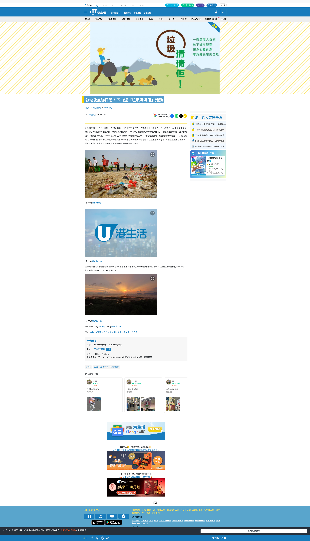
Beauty (123, 5)
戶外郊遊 (108, 107)
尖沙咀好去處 (159, 509)
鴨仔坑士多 (97, 202)
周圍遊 (183, 19)
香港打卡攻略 (211, 19)
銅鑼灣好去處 (173, 509)
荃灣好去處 (197, 509)
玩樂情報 (97, 107)
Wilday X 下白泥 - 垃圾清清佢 (107, 367)
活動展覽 (136, 509)
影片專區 (172, 19)
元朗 (108, 349)
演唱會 (88, 19)
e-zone (141, 5)
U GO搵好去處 (173, 5)
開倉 (149, 509)
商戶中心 (200, 5)
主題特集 (225, 19)
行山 (89, 367)
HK (97, 5)
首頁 (87, 107)
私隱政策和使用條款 (68, 530)
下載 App (213, 5)
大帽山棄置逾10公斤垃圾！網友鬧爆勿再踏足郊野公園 (113, 332)
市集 (144, 509)
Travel (105, 5)
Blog (132, 5)
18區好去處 (196, 19)
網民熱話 (136, 520)
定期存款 (147, 13)
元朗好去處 (185, 509)
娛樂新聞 (137, 13)
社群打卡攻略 (188, 5)
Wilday (102, 326)
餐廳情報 (136, 512)
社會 (218, 509)
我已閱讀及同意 (254, 531)
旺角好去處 (209, 509)
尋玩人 (92, 114)
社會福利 (155, 512)
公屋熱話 (127, 13)
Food (114, 5)
